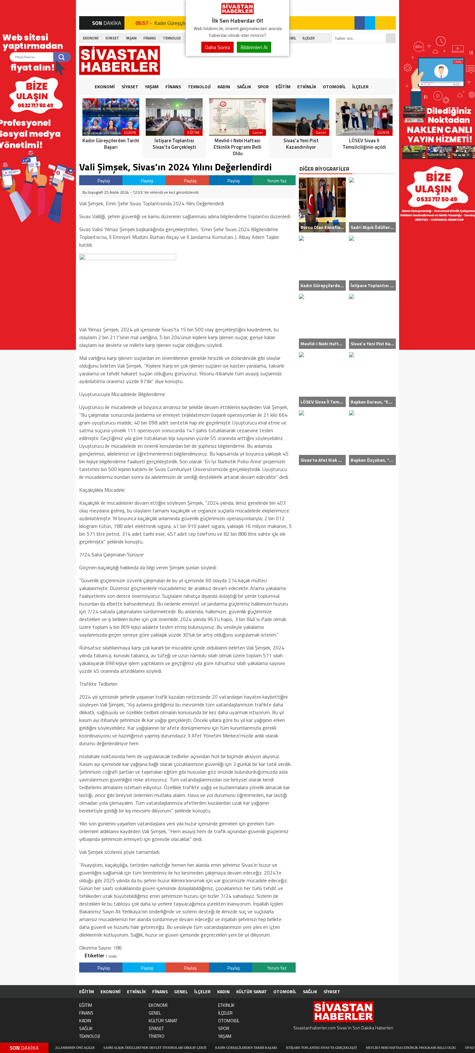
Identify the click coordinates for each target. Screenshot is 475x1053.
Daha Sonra (217, 47)
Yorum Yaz (276, 180)
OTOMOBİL (334, 86)
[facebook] (359, 23)
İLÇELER (308, 38)
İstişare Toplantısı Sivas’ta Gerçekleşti (286, 1047)
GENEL (181, 991)
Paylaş (103, 180)
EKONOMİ (91, 38)
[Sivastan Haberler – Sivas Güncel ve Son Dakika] (237, 12)
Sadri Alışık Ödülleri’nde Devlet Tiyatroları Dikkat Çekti (120, 1047)
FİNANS (149, 38)
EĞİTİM (283, 86)
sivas (113, 956)
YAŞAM (131, 38)
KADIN (223, 86)
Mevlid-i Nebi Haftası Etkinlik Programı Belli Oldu (376, 1047)
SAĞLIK (244, 86)
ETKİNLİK (306, 86)
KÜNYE (88, 47)
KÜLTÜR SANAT (251, 991)
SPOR (263, 86)
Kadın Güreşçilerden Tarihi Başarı (211, 1047)
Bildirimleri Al (254, 47)
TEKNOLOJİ (172, 38)
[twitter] (370, 23)
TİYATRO (156, 1036)
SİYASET (112, 38)
